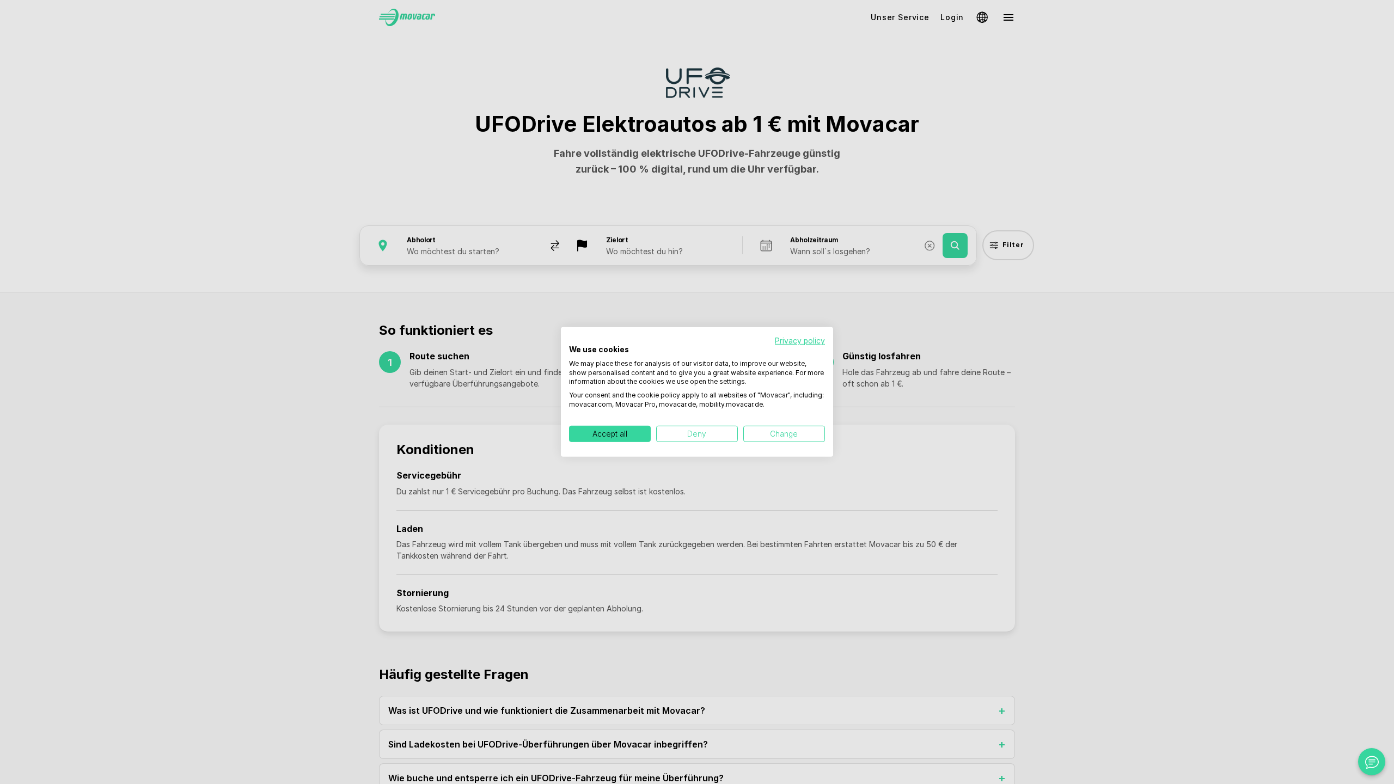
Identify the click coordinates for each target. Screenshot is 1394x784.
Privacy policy (800, 340)
